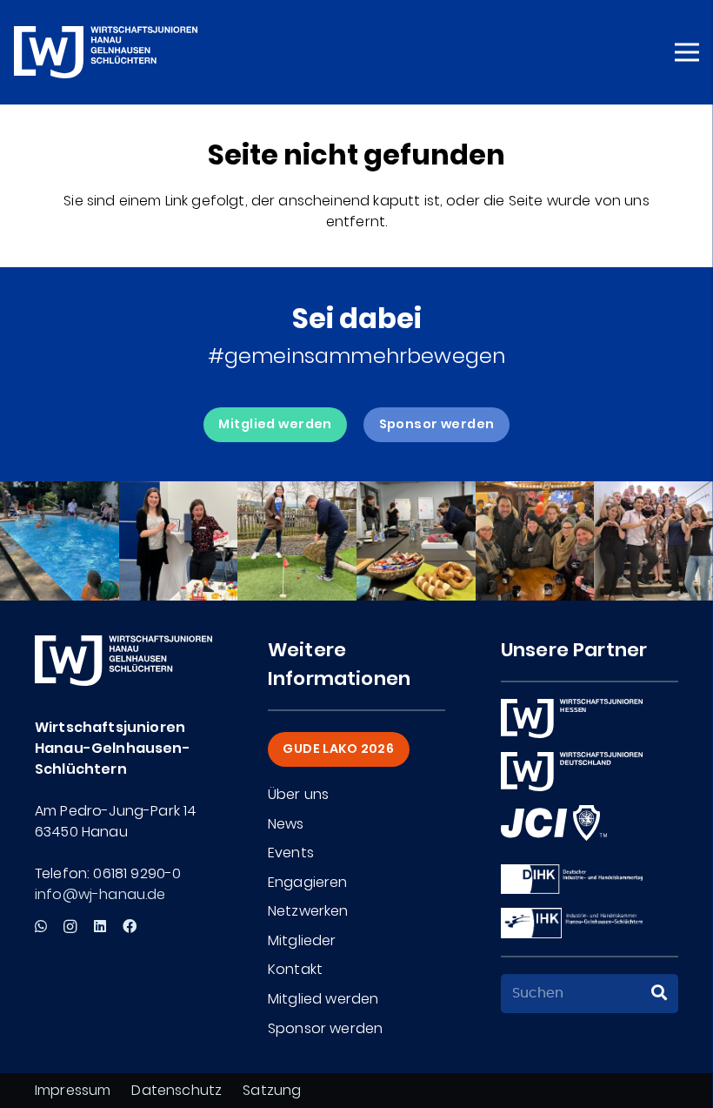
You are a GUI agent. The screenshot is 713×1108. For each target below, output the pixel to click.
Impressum (72, 1090)
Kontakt (295, 969)
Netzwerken (308, 911)
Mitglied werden (323, 999)
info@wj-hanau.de (100, 894)
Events (291, 853)
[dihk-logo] (572, 879)
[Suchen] (659, 993)
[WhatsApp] (41, 926)
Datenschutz (176, 1090)
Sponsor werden (325, 1028)
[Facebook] (130, 926)
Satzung (272, 1090)
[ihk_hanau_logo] (572, 923)
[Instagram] (70, 927)
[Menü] (686, 52)
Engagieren (308, 882)
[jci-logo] (554, 822)
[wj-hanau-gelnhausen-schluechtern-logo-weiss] (105, 52)
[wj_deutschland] (572, 771)
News (286, 824)
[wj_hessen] (572, 718)
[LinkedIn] (100, 926)
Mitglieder (302, 940)
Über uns (298, 794)
